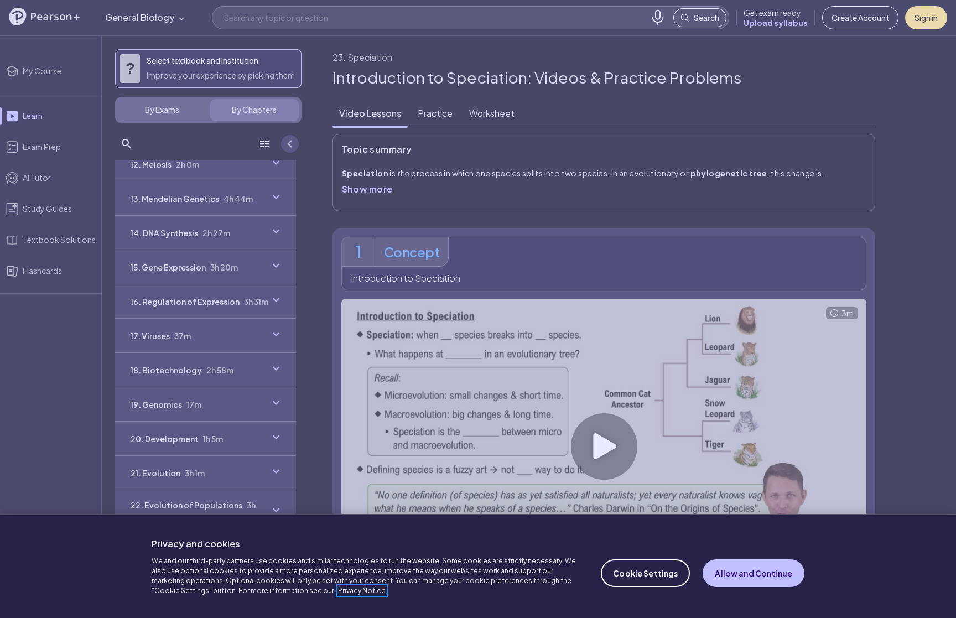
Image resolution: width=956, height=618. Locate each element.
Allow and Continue (753, 573)
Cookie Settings (645, 573)
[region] (478, 566)
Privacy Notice (362, 590)
